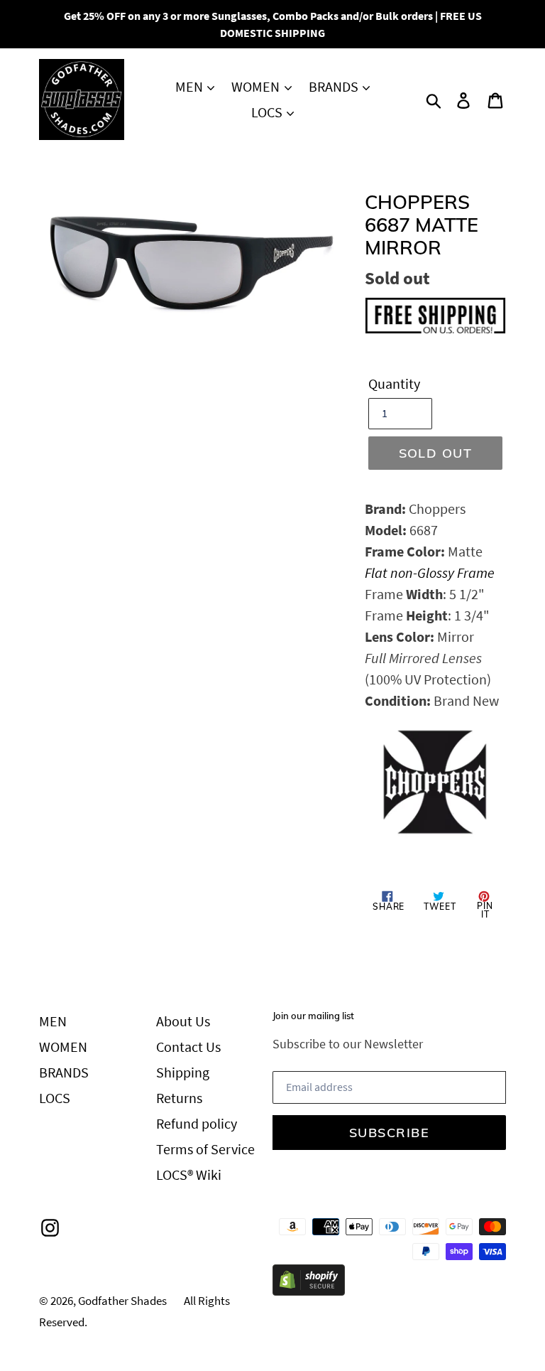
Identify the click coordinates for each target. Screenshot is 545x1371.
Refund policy (196, 1123)
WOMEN (256, 86)
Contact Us (188, 1046)
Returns (179, 1098)
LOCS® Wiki (188, 1174)
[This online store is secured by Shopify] (308, 1290)
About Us (183, 1021)
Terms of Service (205, 1149)
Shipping (182, 1072)
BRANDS (335, 86)
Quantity (394, 383)
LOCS (268, 112)
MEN (190, 86)
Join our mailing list (313, 1016)
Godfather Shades (122, 1300)
